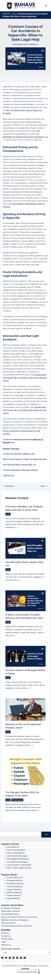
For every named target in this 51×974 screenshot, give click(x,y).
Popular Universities (12, 905)
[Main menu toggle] (46, 5)
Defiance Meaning (14, 892)
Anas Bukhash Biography (17, 862)
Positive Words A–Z (15, 877)
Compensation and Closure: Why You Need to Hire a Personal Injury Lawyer (25, 378)
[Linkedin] (13, 958)
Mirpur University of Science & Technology (19, 917)
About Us (5, 933)
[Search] (46, 835)
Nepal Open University (10, 911)
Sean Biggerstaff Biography (18, 859)
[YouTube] (25, 958)
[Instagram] (10, 958)
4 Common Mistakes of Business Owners (20, 470)
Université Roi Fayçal (10, 914)
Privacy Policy (7, 939)
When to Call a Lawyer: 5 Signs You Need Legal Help (25, 459)
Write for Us (6, 945)
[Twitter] (6, 958)
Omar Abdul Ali (13, 847)
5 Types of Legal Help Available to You (19, 454)
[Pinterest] (21, 958)
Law (13, 14)
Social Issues (17, 800)
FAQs (3, 942)
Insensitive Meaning (15, 883)
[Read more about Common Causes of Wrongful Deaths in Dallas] (25, 656)
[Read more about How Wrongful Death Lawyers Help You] (25, 548)
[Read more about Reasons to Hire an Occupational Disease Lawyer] (25, 709)
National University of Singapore (14, 920)
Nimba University (8, 923)
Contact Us (6, 936)
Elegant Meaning (14, 895)
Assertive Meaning (14, 886)
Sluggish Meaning (14, 889)
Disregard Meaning (15, 880)
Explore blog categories (11, 949)
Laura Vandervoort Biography (19, 865)
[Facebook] (2, 958)
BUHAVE (6, 14)
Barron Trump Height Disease (19, 868)
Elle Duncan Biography (16, 850)
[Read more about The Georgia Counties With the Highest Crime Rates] (25, 772)
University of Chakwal (10, 908)
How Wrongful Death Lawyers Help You (19, 464)
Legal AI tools (8, 475)
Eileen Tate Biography (16, 853)
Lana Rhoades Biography (17, 856)
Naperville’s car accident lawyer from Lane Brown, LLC (25, 137)
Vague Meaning (13, 898)
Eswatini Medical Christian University (16, 926)
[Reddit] (17, 958)
